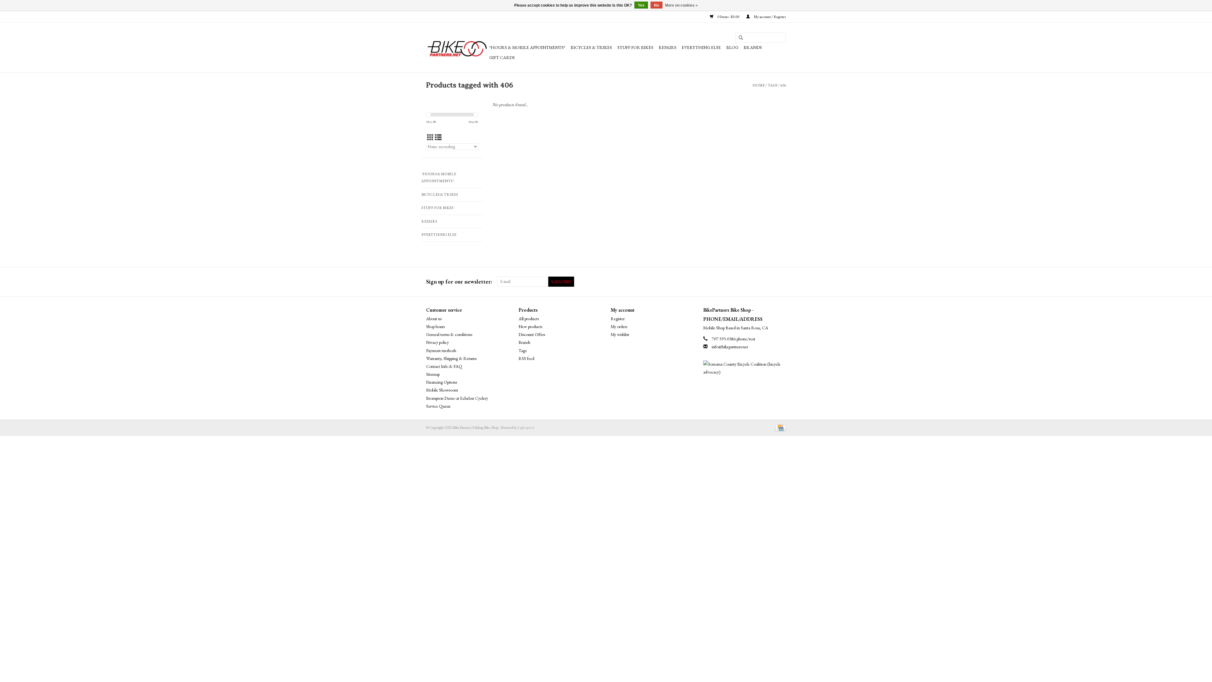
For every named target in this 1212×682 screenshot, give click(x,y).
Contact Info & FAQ (444, 366)
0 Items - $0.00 (728, 16)
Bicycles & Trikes (591, 47)
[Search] (740, 38)
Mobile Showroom (442, 390)
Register (618, 318)
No (656, 5)
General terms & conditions (449, 334)
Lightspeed (526, 427)
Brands (753, 47)
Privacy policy (437, 342)
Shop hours (435, 326)
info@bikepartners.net (730, 347)
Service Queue (438, 406)
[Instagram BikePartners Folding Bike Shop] (781, 282)
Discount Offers (532, 334)
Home (758, 85)
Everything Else (701, 47)
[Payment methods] (779, 427)
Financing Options (441, 382)
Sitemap (433, 374)
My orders (619, 326)
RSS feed (526, 358)
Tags (772, 85)
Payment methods (441, 350)
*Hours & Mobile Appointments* (527, 47)
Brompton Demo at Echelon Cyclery (457, 398)
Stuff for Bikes (635, 47)
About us (434, 318)
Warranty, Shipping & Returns (451, 358)
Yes (641, 5)
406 (783, 85)
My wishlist (620, 334)
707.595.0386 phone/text (733, 339)
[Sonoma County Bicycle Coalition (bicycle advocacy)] (744, 368)
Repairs (667, 47)
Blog (732, 47)
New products (530, 326)
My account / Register (769, 16)
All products (529, 318)
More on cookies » (681, 5)
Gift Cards (502, 57)
